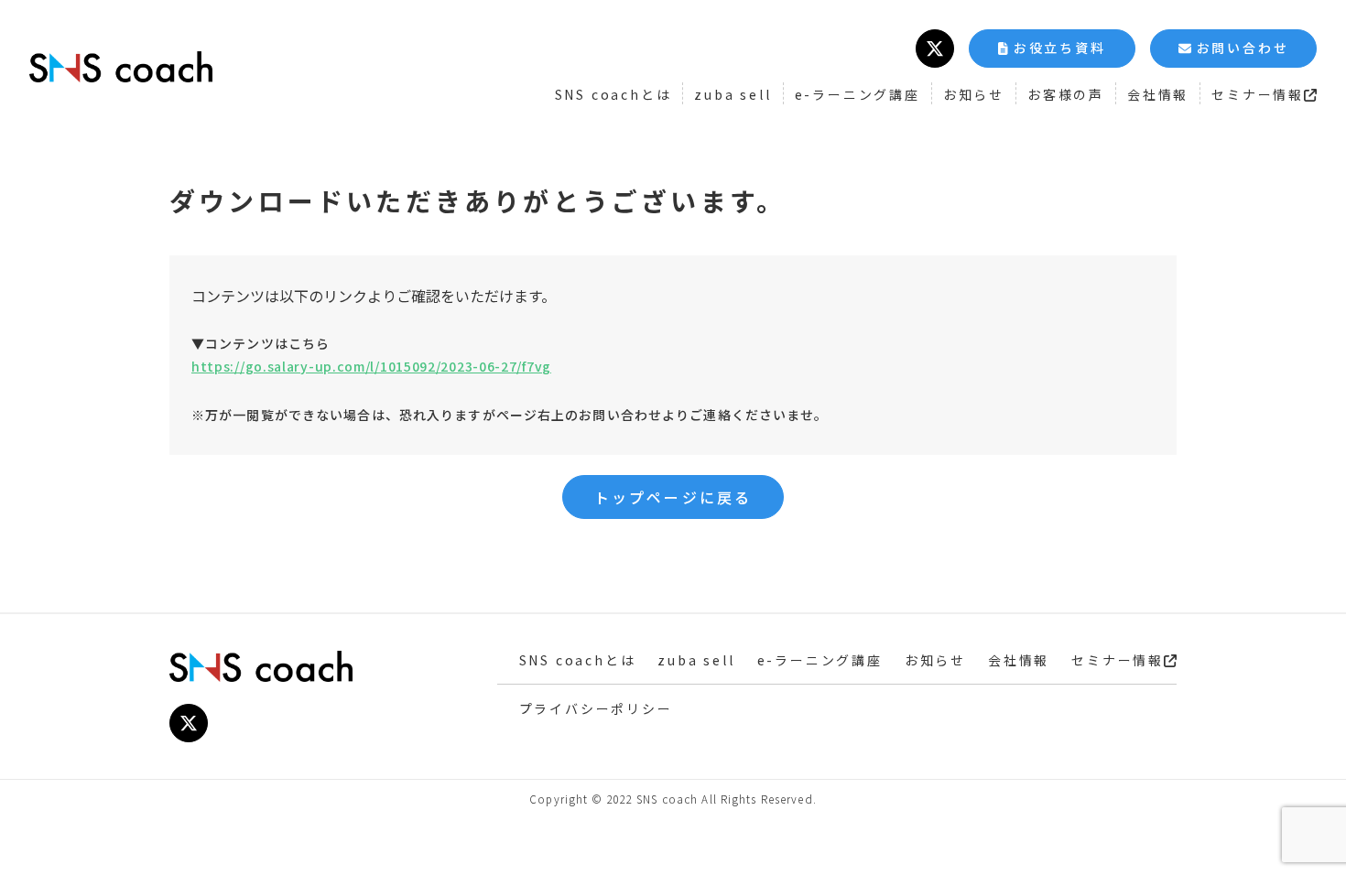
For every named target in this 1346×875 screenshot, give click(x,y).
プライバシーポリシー (596, 708)
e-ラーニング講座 (857, 94)
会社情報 (1158, 94)
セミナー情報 (1257, 94)
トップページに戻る (673, 497)
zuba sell (732, 94)
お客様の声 (1065, 94)
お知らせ (973, 94)
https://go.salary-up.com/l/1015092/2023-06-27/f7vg (371, 366)
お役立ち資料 (1060, 47)
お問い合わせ (1243, 47)
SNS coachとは (613, 94)
